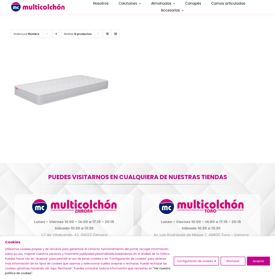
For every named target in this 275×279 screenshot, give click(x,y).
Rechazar (233, 261)
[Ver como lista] (115, 34)
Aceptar (258, 261)
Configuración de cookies (195, 261)
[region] (137, 257)
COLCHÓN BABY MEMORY (72, 134)
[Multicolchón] (38, 3)
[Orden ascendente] (56, 34)
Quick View (61, 89)
